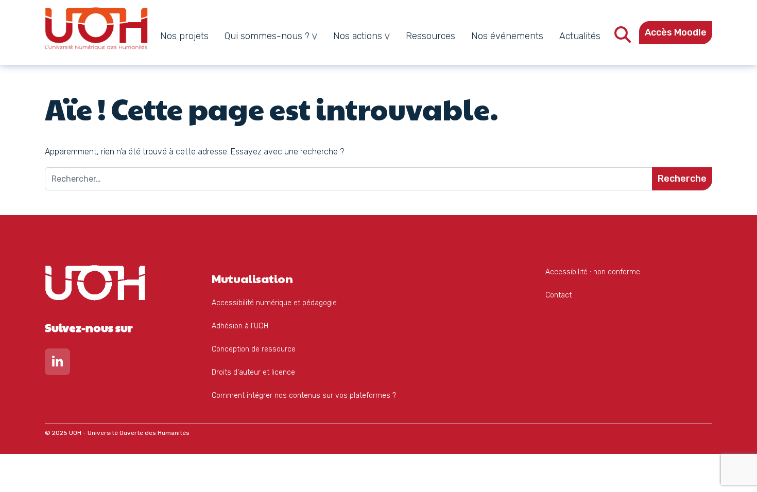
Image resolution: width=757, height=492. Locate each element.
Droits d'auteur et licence (253, 372)
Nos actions (357, 36)
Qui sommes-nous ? (267, 36)
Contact (558, 295)
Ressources (430, 36)
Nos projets (184, 36)
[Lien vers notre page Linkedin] (57, 364)
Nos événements (507, 36)
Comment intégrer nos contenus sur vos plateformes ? (304, 395)
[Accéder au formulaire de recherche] (622, 38)
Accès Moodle (676, 32)
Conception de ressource (254, 349)
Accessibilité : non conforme (592, 272)
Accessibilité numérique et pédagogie (274, 302)
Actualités (579, 36)
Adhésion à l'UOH (240, 326)
